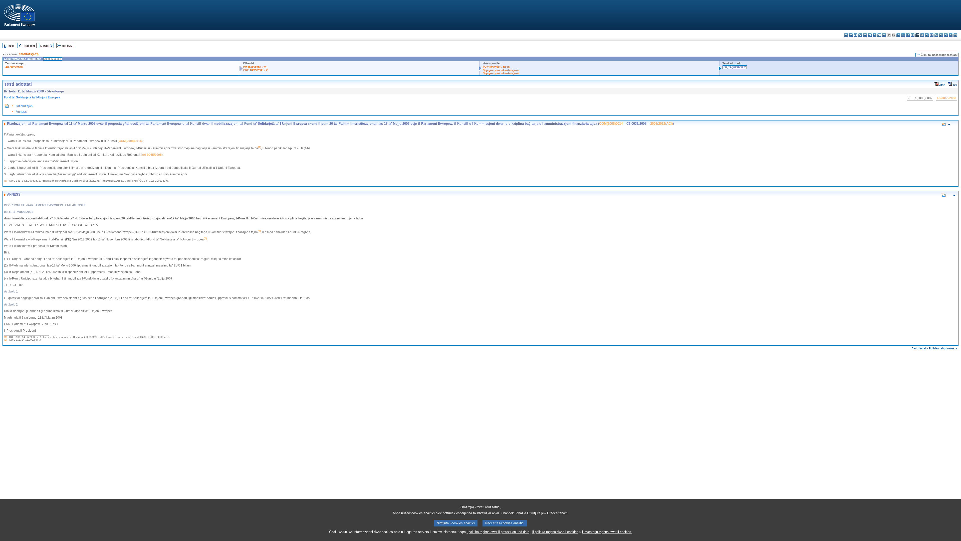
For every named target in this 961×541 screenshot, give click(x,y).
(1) (5, 180)
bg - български (846, 35)
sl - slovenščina (946, 35)
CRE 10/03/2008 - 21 (256, 70)
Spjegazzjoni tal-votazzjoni (501, 70)
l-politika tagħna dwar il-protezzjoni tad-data (498, 532)
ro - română (936, 35)
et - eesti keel (870, 35)
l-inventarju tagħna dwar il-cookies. (607, 532)
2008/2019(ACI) (29, 54)
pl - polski (927, 35)
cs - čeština (855, 35)
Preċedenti (29, 45)
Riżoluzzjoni (24, 106)
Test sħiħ (67, 45)
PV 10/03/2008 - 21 (255, 67)
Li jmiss (44, 45)
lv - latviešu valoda (903, 35)
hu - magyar (912, 35)
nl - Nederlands (922, 35)
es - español (851, 35)
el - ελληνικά (874, 35)
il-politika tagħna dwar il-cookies (555, 532)
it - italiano (898, 35)
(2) (5, 339)
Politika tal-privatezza (943, 348)
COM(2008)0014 (611, 123)
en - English (879, 35)
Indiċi (11, 45)
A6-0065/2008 (14, 67)
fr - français (884, 35)
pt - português (931, 35)
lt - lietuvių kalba (908, 35)
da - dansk (860, 35)
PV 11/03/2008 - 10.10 (496, 67)
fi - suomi (950, 35)
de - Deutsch (865, 35)
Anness (21, 111)
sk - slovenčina (941, 35)
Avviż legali (918, 348)
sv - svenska (955, 35)
